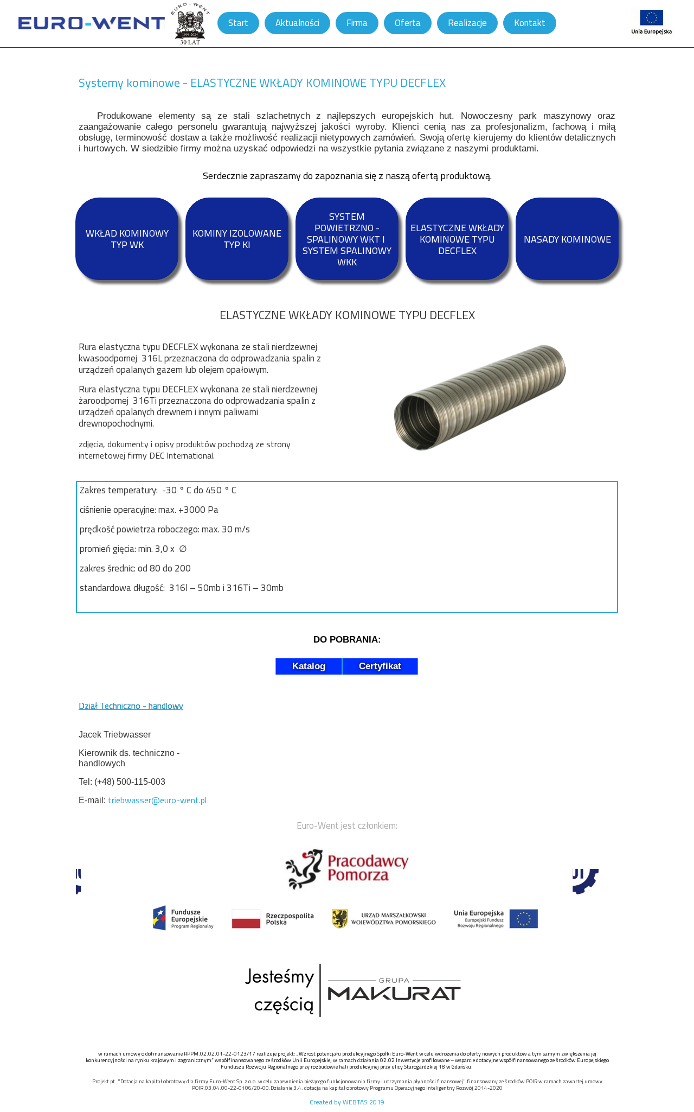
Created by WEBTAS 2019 (347, 1102)
